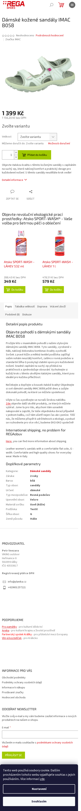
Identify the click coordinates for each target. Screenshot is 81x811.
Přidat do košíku (37, 154)
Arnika (5, 631)
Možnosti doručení (59, 143)
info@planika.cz (17, 582)
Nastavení (39, 789)
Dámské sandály (40, 471)
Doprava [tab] (42, 307)
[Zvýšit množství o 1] (16, 152)
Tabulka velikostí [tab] (25, 307)
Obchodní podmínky (14, 678)
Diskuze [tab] (27, 315)
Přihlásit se (13, 755)
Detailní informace (12, 180)
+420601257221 (17, 587)
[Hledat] (51, 5)
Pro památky (9, 627)
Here (9, 441)
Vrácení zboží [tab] (58, 307)
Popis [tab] (8, 307)
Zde (8, 404)
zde (42, 779)
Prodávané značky (13, 692)
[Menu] (72, 5)
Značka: (13, 39)
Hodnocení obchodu (14, 697)
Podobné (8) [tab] (12, 315)
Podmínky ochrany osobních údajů (22, 682)
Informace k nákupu (13, 688)
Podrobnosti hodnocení (50, 35)
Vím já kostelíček (12, 638)
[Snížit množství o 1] (16, 157)
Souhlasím (39, 801)
